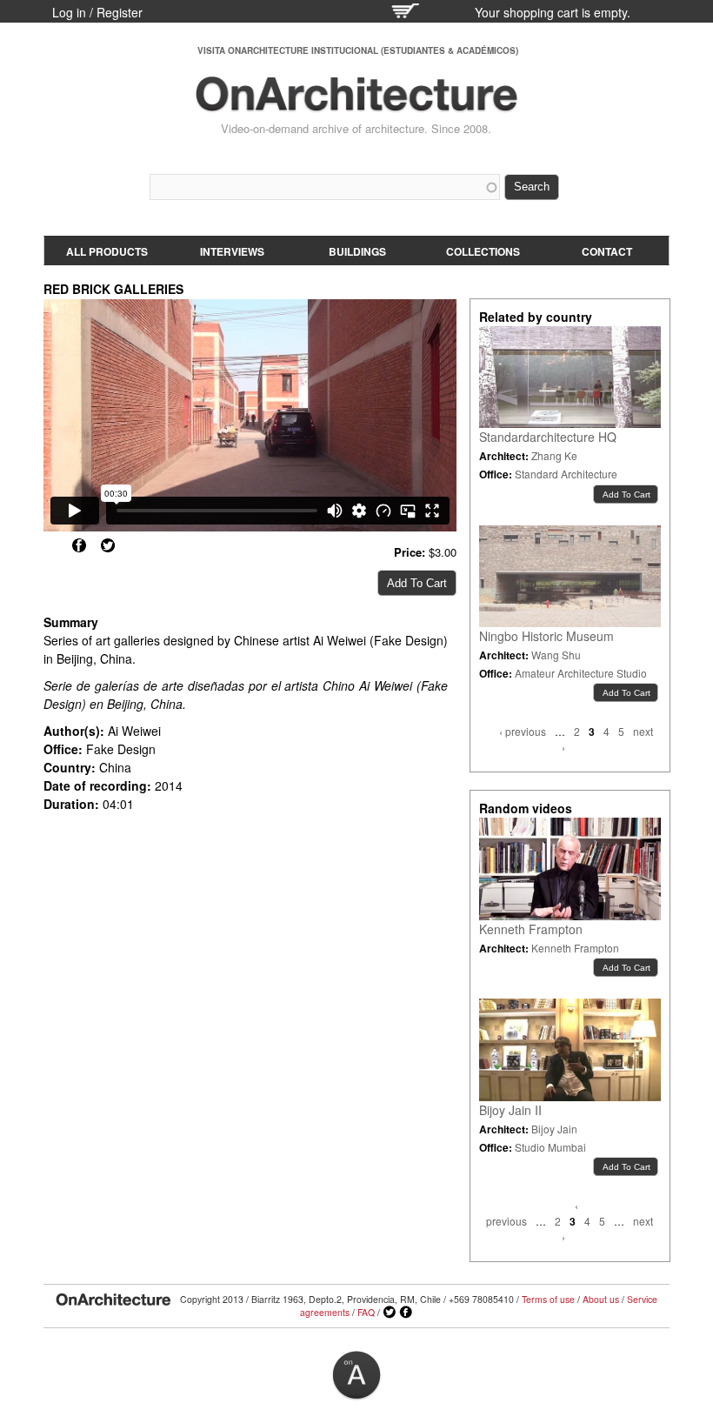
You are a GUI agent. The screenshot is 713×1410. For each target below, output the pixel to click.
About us (601, 1299)
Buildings (357, 251)
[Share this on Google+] (50, 545)
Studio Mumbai (550, 1146)
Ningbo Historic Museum (546, 636)
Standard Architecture (566, 473)
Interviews (232, 251)
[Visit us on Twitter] (389, 1313)
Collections (483, 251)
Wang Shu (556, 654)
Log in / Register (97, 12)
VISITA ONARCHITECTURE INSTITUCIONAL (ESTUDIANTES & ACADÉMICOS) (357, 50)
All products (107, 251)
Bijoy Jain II (510, 1110)
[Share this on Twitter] (108, 545)
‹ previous (522, 731)
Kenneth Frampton (531, 929)
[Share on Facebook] (79, 545)
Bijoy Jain (554, 1128)
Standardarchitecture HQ (547, 436)
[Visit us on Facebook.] (406, 1313)
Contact (607, 251)
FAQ (366, 1312)
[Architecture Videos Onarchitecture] (356, 104)
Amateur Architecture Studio (581, 672)
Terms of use (548, 1299)
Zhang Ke (554, 455)
